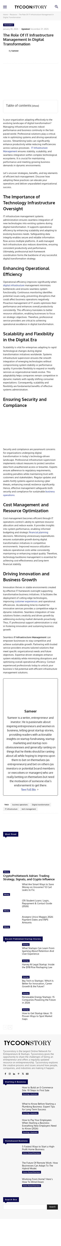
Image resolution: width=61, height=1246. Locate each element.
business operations (20, 805)
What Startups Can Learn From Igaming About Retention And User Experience (38, 951)
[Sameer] (6, 50)
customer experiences (26, 601)
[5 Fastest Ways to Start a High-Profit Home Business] (11, 1152)
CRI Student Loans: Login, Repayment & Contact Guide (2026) (37, 903)
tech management (29, 809)
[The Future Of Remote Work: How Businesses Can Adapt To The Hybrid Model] (11, 1168)
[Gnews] (27, 1074)
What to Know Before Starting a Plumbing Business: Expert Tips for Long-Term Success (39, 1106)
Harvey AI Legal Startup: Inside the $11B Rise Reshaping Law (38, 966)
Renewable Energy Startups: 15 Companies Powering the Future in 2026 (39, 1000)
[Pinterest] (18, 1074)
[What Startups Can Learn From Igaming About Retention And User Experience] (11, 950)
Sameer (15, 50)
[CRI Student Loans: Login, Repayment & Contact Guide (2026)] (11, 906)
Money (6, 872)
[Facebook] (5, 1074)
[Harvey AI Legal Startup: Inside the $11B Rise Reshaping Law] (11, 966)
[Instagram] (10, 1074)
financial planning (38, 532)
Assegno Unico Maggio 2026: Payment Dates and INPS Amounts (37, 919)
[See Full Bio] (38, 789)
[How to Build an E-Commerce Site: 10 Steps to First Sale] (11, 1093)
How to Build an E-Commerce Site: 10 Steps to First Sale (37, 1089)
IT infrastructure (11, 809)
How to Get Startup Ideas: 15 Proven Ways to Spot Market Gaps (37, 1016)
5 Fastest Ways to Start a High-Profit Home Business (38, 1148)
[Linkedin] (14, 1074)
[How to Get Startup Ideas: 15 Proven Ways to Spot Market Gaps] (11, 1015)
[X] (23, 1074)
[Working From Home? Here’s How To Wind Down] (11, 1185)
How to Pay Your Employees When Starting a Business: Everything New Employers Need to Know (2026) (39, 1124)
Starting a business (30, 1094)
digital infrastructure (13, 285)
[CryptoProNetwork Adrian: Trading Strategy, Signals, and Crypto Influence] (30, 854)
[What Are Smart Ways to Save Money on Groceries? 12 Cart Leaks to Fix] (11, 890)
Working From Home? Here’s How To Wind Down (37, 1180)
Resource (13, 14)
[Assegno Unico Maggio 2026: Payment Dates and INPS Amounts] (11, 922)
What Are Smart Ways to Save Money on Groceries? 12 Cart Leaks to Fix (38, 887)
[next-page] (10, 1027)
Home (5, 14)
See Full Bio (28, 789)
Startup (26, 944)
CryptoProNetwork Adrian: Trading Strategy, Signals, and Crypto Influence (29, 877)
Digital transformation (40, 805)
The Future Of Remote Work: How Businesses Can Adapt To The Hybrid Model (40, 1165)
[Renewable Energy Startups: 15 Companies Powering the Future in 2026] (11, 999)
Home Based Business (31, 1153)
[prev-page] (5, 1027)
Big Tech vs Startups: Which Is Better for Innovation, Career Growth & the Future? (37, 983)
